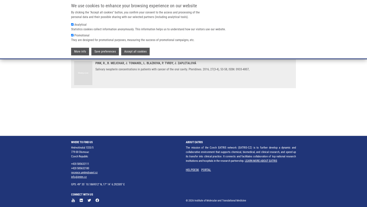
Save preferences (105, 51)
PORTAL (206, 170)
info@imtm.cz (79, 177)
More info (80, 51)
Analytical (80, 24)
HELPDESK (192, 170)
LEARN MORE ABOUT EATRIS (261, 161)
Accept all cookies (135, 51)
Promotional (81, 35)
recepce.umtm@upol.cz (84, 172)
